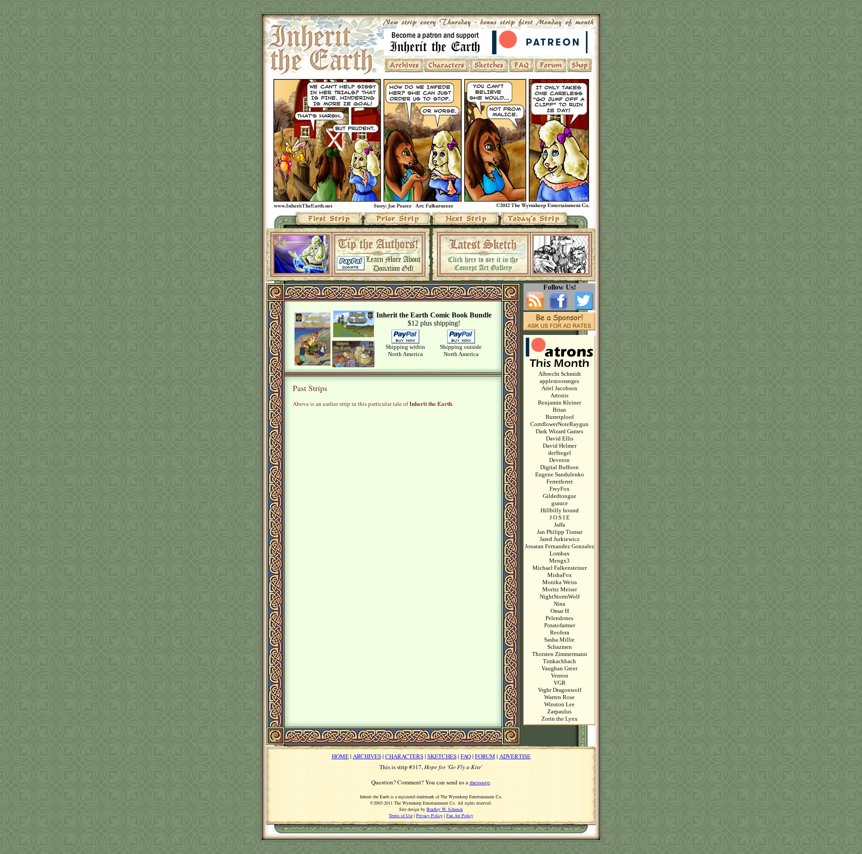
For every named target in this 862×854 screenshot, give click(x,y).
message (480, 782)
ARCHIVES (367, 756)
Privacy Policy (429, 815)
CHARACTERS (404, 756)
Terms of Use (401, 815)
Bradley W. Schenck (445, 809)
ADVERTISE (515, 756)
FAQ (466, 756)
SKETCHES (442, 756)
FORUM (485, 756)
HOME (340, 756)
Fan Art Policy (459, 815)
